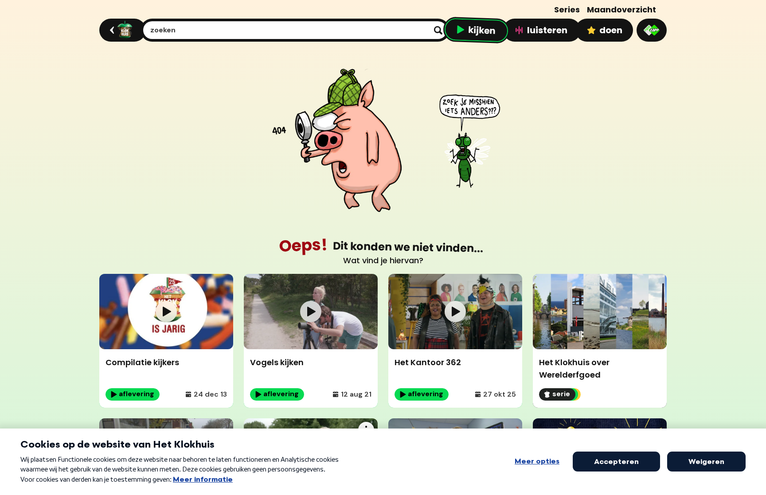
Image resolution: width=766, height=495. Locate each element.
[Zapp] (652, 30)
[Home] (121, 30)
